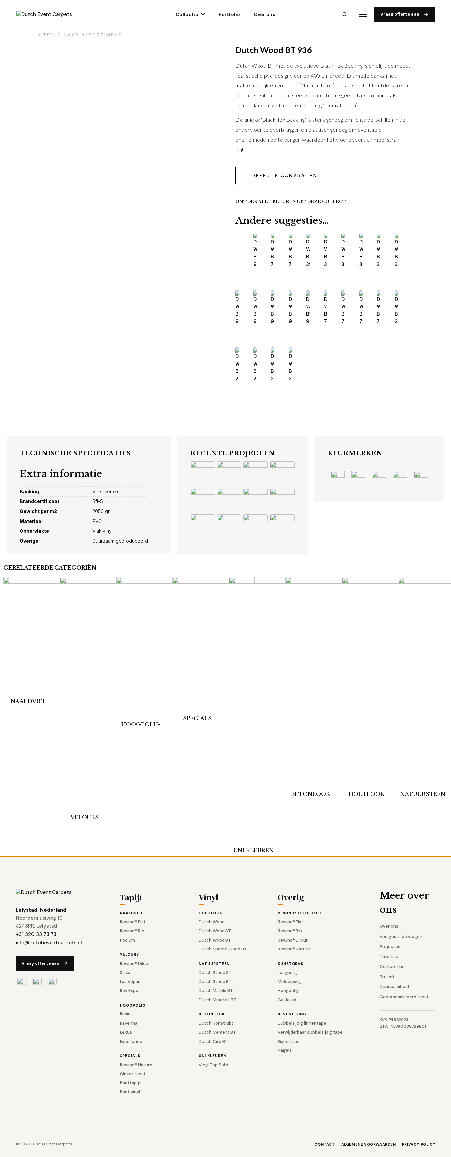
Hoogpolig (140, 724)
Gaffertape (289, 1041)
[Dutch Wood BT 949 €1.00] (290, 307)
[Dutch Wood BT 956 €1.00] (272, 307)
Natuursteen (422, 794)
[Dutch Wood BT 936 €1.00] (308, 307)
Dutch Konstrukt (216, 1023)
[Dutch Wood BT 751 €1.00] (361, 307)
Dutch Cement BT (217, 1032)
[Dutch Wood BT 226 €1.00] (272, 364)
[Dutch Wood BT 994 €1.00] (237, 307)
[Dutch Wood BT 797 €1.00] (272, 250)
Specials (197, 718)
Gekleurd (287, 1000)
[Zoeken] (344, 14)
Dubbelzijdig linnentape (302, 1023)
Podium (127, 940)
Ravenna (128, 1023)
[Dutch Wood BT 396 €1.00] (308, 250)
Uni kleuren (253, 850)
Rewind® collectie (300, 913)
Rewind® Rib (132, 931)
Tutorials (389, 956)
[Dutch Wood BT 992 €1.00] (255, 307)
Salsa (125, 972)
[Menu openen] (363, 14)
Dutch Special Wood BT (223, 949)
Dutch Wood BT (215, 940)
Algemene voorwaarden (368, 1144)
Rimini (126, 1014)
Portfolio (229, 14)
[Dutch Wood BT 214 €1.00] (290, 364)
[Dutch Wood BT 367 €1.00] (326, 250)
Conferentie (392, 966)
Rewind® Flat (133, 922)
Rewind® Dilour (135, 963)
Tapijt (131, 898)
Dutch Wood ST (215, 931)
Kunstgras (290, 963)
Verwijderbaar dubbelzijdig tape (310, 1032)
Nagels (285, 1050)
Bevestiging (292, 1014)
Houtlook (366, 794)
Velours (84, 817)
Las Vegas (130, 981)
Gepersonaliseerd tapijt (404, 997)
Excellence (131, 1041)
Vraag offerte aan (399, 14)
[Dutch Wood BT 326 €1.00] (361, 250)
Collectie (187, 14)
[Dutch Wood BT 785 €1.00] (326, 307)
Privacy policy (418, 1144)
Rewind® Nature (136, 1065)
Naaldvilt (28, 701)
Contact (324, 1144)
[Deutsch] (52, 981)
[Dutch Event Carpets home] (50, 14)
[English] (37, 981)
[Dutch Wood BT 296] (237, 364)
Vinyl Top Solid (213, 1065)
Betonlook (310, 794)
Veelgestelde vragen (401, 936)
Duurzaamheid (394, 986)
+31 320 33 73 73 (36, 934)
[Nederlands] (22, 981)
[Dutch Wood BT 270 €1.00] (255, 364)
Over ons (264, 14)
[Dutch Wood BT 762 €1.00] (343, 307)
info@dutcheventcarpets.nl (49, 942)
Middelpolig (289, 981)
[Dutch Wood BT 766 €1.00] (290, 250)
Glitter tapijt (133, 1074)
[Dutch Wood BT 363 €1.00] (343, 250)
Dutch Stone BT (215, 981)
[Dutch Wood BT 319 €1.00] (378, 250)
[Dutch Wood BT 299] (396, 307)
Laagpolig (287, 972)
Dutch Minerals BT (217, 1000)
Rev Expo (129, 990)
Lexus (126, 1032)
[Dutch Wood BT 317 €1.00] (396, 250)
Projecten (390, 946)
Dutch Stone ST (215, 972)
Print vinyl (130, 1092)
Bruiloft (387, 977)
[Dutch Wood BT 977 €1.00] (255, 250)
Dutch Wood (212, 922)
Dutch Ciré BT (213, 1041)
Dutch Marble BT (216, 990)
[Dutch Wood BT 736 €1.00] (378, 307)
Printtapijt (130, 1083)
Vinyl (208, 898)
